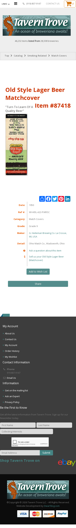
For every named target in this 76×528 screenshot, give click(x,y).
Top (7, 55)
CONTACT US (53, 3)
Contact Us (10, 339)
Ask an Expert (12, 396)
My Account (11, 345)
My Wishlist (11, 356)
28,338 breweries (49, 40)
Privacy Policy (12, 402)
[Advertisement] (38, 72)
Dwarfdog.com (52, 505)
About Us (10, 333)
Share (38, 283)
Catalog (18, 55)
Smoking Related (37, 55)
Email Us (11, 377)
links (4, 3)
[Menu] (15, 3)
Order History (12, 351)
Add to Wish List (38, 271)
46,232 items (21, 40)
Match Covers (59, 55)
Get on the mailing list (16, 390)
